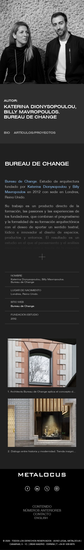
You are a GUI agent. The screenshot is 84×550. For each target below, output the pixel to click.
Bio (7, 133)
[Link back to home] (42, 477)
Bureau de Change (22, 306)
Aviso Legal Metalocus (66, 541)
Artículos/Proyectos (34, 133)
